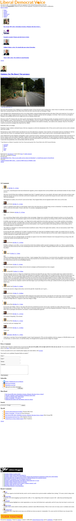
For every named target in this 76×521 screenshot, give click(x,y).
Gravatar (41, 350)
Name (2, 355)
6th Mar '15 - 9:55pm (20, 212)
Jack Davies (5, 77)
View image (3, 107)
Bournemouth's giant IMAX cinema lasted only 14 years (25, 480)
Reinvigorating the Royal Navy (12, 417)
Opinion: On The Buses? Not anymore (15, 74)
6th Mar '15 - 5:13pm (18, 204)
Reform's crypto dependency (17, 486)
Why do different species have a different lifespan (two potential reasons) (29, 478)
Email (2, 358)
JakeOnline (9, 334)
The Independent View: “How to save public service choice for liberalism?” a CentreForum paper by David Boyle (27, 157)
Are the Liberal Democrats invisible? (13, 411)
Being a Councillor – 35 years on (13, 398)
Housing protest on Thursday (20, 482)
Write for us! (6, 14)
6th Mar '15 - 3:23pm (14, 188)
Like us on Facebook (10, 383)
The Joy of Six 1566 (17, 484)
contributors (50, 519)
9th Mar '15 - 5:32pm (18, 320)
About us (6, 15)
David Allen (8, 496)
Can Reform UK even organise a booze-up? (20, 479)
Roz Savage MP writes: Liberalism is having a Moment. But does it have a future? (24, 394)
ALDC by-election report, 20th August (14, 396)
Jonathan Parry (8, 509)
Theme (5, 16)
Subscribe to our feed (10, 385)
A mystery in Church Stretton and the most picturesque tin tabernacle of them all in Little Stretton (35, 476)
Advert (2, 60)
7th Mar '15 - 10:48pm (18, 293)
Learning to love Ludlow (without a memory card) (24, 483)
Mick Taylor (8, 505)
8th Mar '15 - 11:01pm (18, 313)
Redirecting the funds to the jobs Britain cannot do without (19, 399)
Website (2, 361)
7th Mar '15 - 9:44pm (18, 286)
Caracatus (7, 501)
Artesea (19, 519)
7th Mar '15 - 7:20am (15, 253)
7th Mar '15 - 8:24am (18, 264)
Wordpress (9, 519)
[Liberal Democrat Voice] (23, 4)
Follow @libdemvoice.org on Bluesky (14, 381)
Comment (3, 364)
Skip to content (4, 7)
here (8, 348)
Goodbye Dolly (17, 474)
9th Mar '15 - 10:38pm (18, 327)
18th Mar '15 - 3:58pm (17, 334)
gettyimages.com (9, 107)
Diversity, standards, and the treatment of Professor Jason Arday (20, 395)
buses (21, 154)
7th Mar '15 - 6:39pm (18, 271)
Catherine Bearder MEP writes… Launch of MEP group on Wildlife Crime (18, 160)
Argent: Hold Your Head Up (19, 475)
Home (5, 10)
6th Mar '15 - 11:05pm (18, 242)
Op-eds (14, 155)
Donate (5, 12)
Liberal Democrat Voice (37, 519)
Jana (6, 492)
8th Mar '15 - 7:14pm (18, 304)
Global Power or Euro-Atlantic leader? (14, 418)
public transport (28, 154)
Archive (5, 11)
